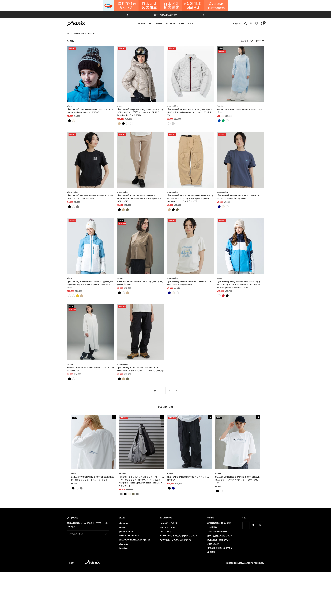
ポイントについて (168, 527)
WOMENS (170, 23)
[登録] (105, 534)
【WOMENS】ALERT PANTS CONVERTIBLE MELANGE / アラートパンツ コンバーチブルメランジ (140, 369)
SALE (190, 23)
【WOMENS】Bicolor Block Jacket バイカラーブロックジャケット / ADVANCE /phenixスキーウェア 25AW (90, 284)
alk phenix (122, 473)
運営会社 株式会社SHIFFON (219, 548)
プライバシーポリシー (217, 531)
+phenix (220, 106)
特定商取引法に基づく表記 (219, 523)
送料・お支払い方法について (220, 536)
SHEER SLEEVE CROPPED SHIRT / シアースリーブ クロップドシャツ (140, 283)
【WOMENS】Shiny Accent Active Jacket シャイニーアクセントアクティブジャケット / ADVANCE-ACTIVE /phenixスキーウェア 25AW (239, 284)
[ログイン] (251, 23)
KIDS (181, 23)
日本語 (235, 24)
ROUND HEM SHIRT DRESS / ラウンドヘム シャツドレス (239, 110)
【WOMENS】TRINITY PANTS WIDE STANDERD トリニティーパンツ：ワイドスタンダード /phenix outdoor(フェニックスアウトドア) (190, 198)
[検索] (245, 23)
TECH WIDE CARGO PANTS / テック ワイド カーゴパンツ (189, 478)
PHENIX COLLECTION (129, 536)
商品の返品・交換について (219, 540)
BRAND (141, 23)
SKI (150, 23)
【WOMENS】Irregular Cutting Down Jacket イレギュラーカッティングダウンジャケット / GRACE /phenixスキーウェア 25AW (140, 112)
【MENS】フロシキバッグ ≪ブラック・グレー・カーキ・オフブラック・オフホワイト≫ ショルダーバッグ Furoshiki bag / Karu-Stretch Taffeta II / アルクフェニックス (141, 481)
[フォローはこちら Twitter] (253, 525)
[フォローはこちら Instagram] (260, 525)
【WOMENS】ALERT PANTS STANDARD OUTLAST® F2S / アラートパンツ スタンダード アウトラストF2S (140, 198)
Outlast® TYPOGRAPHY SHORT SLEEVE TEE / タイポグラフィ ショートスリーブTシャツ (92, 478)
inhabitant (123, 548)
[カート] (262, 23)
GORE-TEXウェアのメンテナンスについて (179, 536)
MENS (159, 23)
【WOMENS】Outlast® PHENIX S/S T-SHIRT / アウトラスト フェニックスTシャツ (90, 197)
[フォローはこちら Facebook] (246, 525)
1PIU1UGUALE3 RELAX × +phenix (134, 540)
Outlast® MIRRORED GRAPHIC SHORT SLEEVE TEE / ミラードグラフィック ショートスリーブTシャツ (237, 480)
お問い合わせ (213, 544)
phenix (69, 106)
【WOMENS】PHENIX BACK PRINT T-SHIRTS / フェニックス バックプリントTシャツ (239, 197)
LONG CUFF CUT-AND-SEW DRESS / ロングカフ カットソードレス (90, 369)
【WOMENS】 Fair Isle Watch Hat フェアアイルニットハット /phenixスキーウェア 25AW (90, 110)
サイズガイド (166, 531)
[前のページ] (154, 390)
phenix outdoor (172, 106)
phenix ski (123, 523)
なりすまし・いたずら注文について (175, 540)
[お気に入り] (256, 23)
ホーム (69, 33)
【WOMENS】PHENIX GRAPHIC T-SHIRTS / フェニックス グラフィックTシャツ (190, 283)
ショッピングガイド (169, 523)
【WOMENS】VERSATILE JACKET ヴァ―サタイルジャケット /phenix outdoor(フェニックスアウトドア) (190, 112)
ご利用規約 (212, 527)
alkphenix (123, 544)
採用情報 (211, 552)
